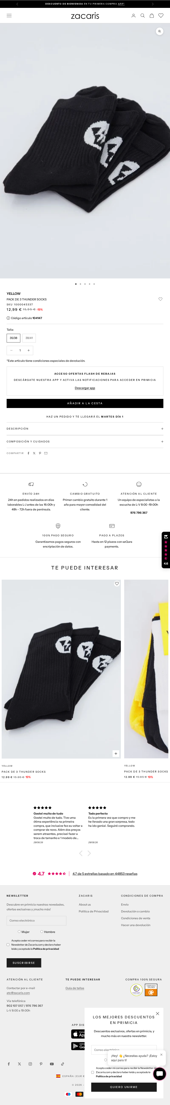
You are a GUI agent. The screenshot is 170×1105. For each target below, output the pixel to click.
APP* (121, 3)
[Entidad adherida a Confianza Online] (143, 990)
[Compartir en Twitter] (34, 453)
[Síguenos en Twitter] (19, 1064)
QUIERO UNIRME (124, 1087)
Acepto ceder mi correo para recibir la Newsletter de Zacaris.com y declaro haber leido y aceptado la (126, 1072)
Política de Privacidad (94, 911)
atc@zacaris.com (18, 993)
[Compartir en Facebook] (28, 453)
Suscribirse (24, 962)
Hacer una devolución (135, 925)
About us (85, 904)
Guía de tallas (75, 988)
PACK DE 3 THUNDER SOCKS (24, 771)
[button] (82, 853)
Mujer (25, 932)
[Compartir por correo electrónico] (45, 453)
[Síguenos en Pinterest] (41, 1064)
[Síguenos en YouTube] (52, 1064)
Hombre (49, 932)
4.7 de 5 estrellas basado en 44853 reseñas (105, 874)
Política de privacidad (109, 1076)
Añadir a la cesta (85, 403)
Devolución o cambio (135, 911)
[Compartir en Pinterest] (40, 453)
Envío (125, 904)
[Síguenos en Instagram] (30, 1064)
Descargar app (85, 388)
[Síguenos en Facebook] (9, 1064)
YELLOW (14, 293)
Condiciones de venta (135, 918)
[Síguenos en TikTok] (63, 1064)
